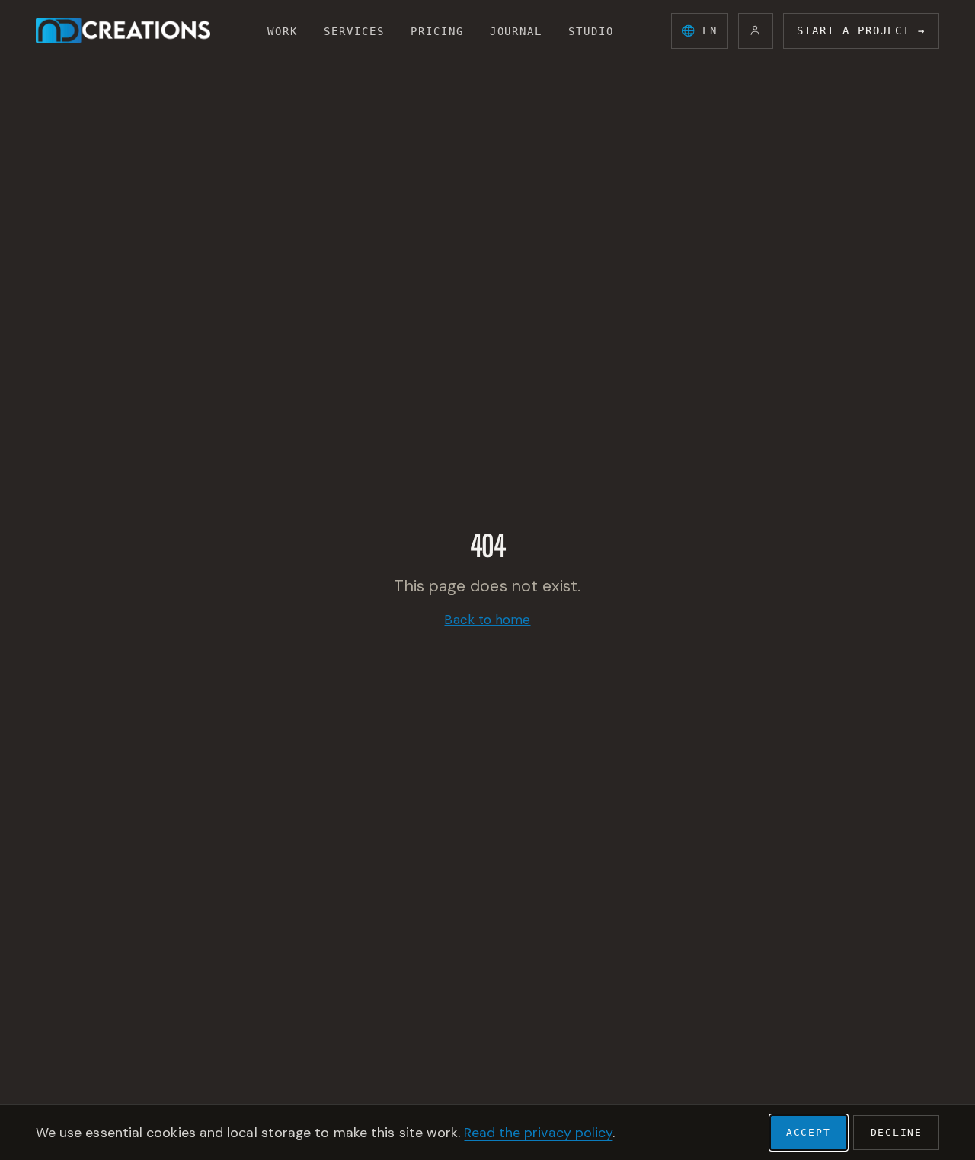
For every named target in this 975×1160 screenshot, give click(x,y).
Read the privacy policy (538, 1132)
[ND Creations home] (123, 30)
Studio (591, 31)
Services (354, 31)
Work (282, 31)
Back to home (487, 619)
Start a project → (861, 30)
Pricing (437, 31)
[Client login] (756, 31)
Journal (516, 31)
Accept (808, 1132)
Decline (897, 1132)
